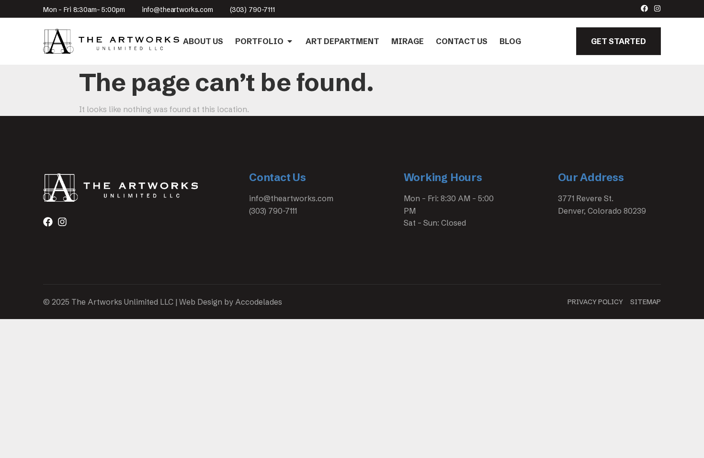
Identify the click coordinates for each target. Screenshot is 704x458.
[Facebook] (644, 8)
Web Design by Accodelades (230, 302)
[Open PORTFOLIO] (290, 41)
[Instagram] (657, 8)
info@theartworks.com (177, 9)
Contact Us (277, 177)
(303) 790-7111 (252, 9)
